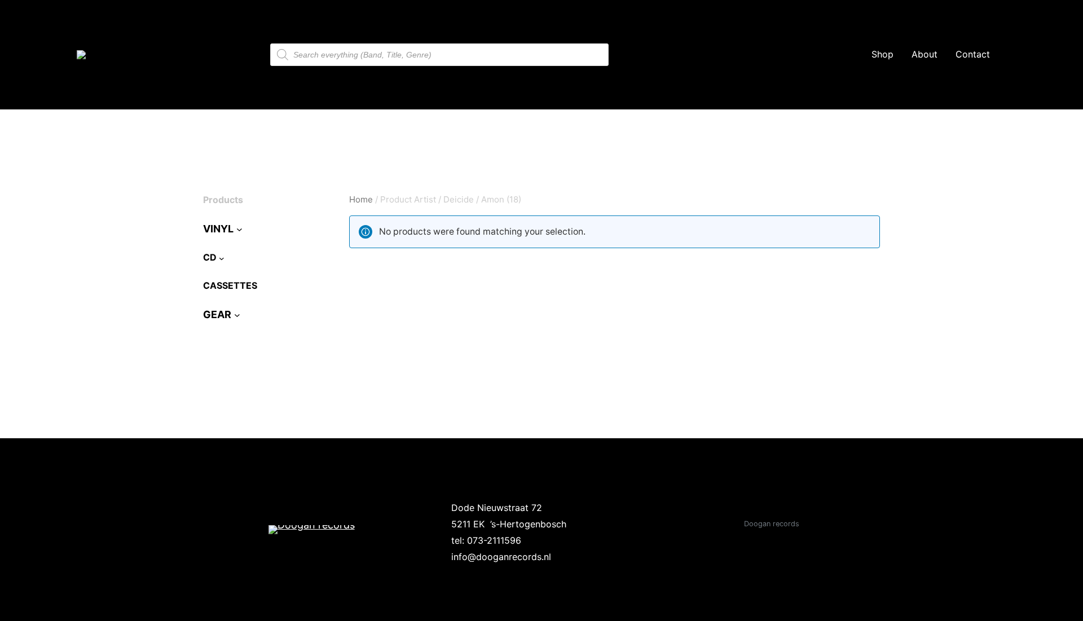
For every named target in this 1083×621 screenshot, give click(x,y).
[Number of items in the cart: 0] (1039, 54)
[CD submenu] (221, 258)
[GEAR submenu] (237, 315)
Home (361, 199)
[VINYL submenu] (239, 229)
